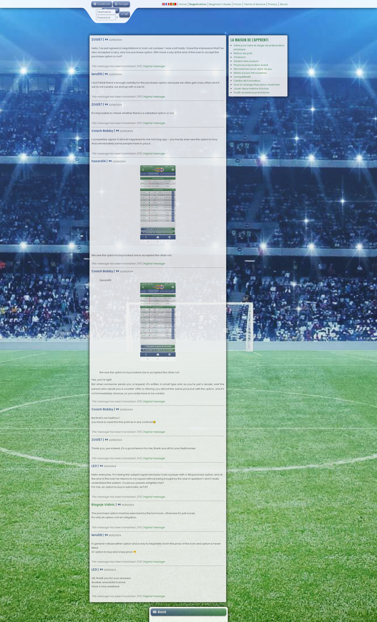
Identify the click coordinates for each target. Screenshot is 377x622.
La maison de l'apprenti (249, 39)
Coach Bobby (102, 131)
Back (161, 612)
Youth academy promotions (251, 92)
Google (123, 4)
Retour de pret (243, 53)
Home (183, 4)
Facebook (103, 4)
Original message (153, 66)
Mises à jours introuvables (250, 73)
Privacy (272, 4)
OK (126, 14)
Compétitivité (242, 77)
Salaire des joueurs (246, 61)
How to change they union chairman (257, 85)
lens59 (97, 74)
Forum (237, 4)
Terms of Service (254, 4)
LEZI (94, 466)
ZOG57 (97, 39)
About (283, 4)
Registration (198, 4)
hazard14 (99, 161)
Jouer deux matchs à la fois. (251, 88)
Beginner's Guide (220, 4)
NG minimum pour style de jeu (253, 69)
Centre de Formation (247, 81)
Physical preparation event (251, 65)
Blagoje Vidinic (103, 505)
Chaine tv (240, 57)
